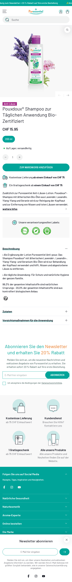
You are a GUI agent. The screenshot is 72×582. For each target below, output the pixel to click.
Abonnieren (57, 375)
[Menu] (4, 11)
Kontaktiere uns (53, 425)
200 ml (8, 139)
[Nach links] (59, 95)
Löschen (57, 19)
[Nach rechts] (68, 95)
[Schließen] (65, 20)
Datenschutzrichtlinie (52, 383)
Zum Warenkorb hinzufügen (36, 167)
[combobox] (32, 19)
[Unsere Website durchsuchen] (7, 20)
